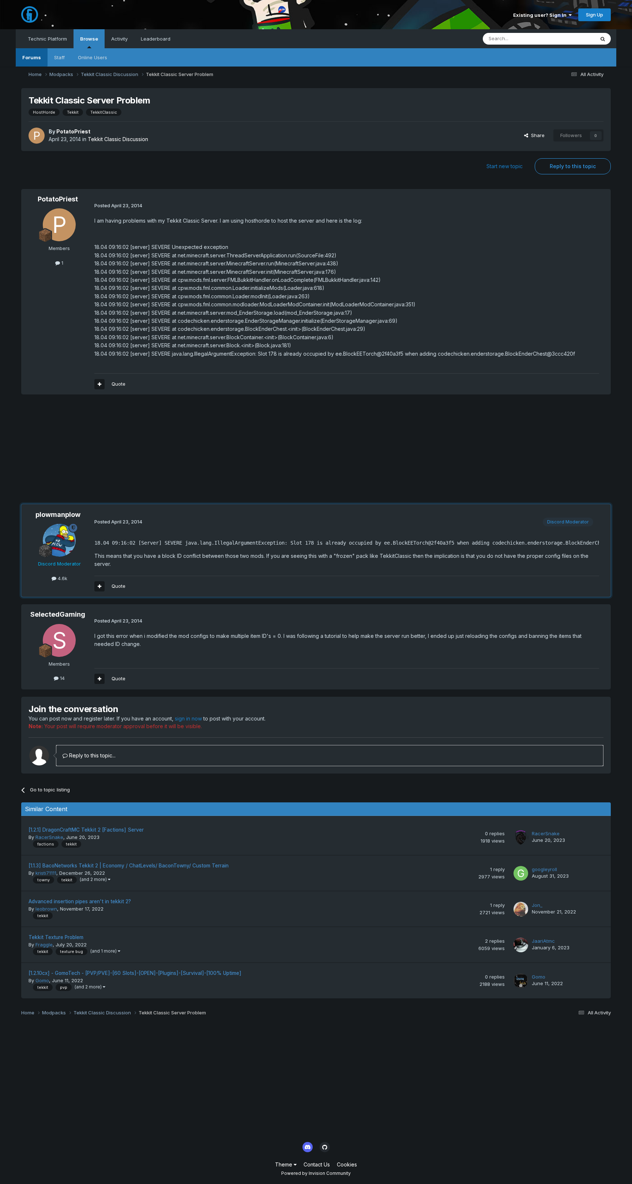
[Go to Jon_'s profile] (521, 909)
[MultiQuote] (99, 384)
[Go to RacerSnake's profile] (521, 837)
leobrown (46, 909)
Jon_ (537, 905)
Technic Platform (47, 39)
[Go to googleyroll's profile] (521, 873)
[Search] (603, 39)
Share (536, 135)
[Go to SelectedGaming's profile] (59, 640)
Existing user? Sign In (541, 15)
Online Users (92, 57)
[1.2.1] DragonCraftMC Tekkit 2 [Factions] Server (86, 830)
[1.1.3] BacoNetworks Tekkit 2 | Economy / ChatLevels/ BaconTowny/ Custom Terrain (129, 866)
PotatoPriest (73, 131)
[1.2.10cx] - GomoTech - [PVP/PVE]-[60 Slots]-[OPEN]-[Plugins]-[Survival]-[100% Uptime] (135, 973)
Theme (284, 1164)
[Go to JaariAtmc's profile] (521, 945)
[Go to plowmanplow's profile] (59, 540)
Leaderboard (155, 39)
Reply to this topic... (92, 755)
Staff (59, 57)
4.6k (61, 578)
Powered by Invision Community (316, 1173)
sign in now (188, 718)
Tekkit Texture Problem (56, 937)
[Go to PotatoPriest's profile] (37, 136)
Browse (89, 39)
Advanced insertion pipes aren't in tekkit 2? (80, 901)
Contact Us (317, 1164)
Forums (31, 57)
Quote (118, 384)
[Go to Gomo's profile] (521, 980)
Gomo (42, 980)
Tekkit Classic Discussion (118, 139)
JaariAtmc (543, 941)
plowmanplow (57, 514)
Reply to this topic (573, 166)
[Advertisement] (154, 453)
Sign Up (594, 15)
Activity (119, 39)
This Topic (573, 38)
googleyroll (544, 869)
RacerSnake (49, 837)
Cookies (347, 1164)
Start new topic (504, 166)
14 (62, 678)
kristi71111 (45, 873)
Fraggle (44, 944)
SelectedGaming (57, 614)
